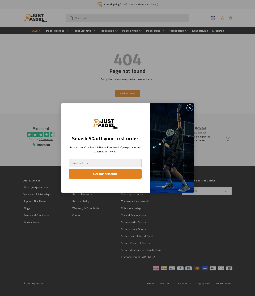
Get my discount (105, 173)
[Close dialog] (190, 108)
